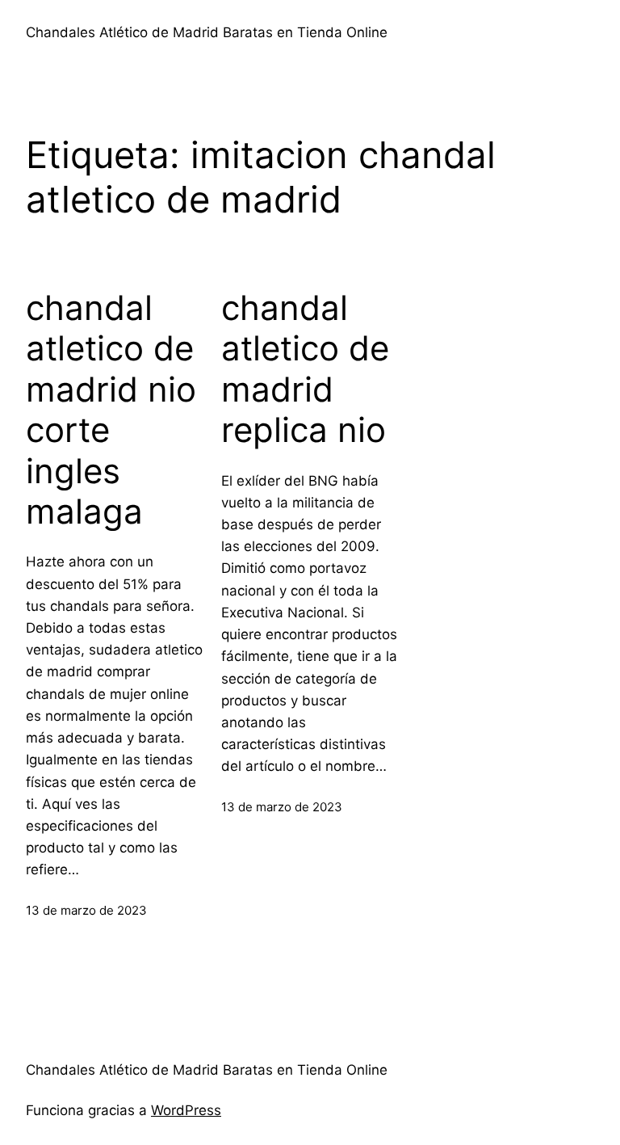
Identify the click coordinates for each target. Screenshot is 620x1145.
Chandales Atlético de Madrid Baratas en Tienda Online (207, 32)
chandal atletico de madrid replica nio (305, 369)
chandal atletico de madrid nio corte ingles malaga (111, 410)
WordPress (186, 1110)
